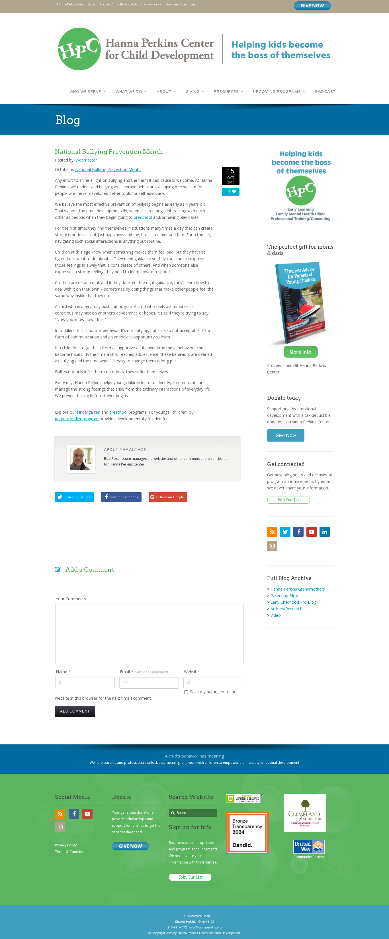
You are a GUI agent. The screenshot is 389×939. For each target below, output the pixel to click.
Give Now (286, 435)
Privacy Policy (66, 845)
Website (191, 671)
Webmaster (86, 160)
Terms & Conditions (71, 851)
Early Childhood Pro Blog (293, 602)
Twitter (285, 532)
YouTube (311, 532)
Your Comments (71, 598)
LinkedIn (325, 532)
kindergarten (88, 412)
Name (63, 671)
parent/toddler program (77, 418)
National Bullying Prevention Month (108, 169)
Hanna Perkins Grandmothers (298, 589)
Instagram (272, 546)
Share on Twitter (77, 497)
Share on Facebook (123, 497)
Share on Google (171, 497)
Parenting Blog (284, 595)
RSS (272, 532)
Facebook (298, 532)
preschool (143, 217)
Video (276, 615)
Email (143, 671)
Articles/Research (286, 608)
